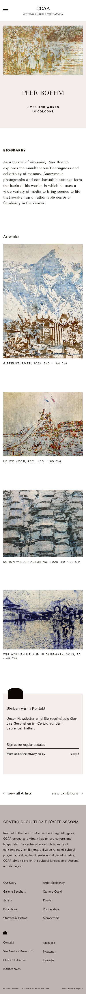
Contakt (8, 943)
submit (74, 754)
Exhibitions (10, 909)
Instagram (49, 952)
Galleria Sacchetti (14, 892)
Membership (51, 918)
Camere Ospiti (52, 892)
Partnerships (51, 909)
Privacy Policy (68, 988)
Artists (7, 901)
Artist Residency (54, 883)
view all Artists (19, 794)
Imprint (79, 988)
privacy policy (36, 754)
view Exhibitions (65, 794)
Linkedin (48, 960)
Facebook (49, 943)
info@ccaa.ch (12, 969)
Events (47, 901)
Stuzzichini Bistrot (15, 918)
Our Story (9, 883)
